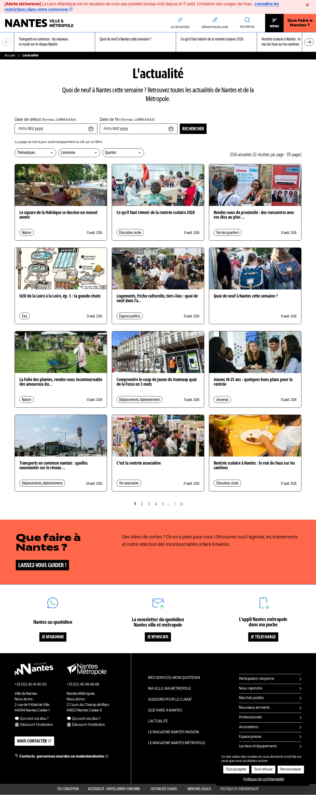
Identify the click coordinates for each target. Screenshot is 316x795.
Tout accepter (236, 769)
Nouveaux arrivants (254, 708)
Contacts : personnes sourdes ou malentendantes (61, 756)
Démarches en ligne (214, 27)
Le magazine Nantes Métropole (176, 743)
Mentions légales (199, 789)
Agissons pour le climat (170, 700)
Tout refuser (263, 769)
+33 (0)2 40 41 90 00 (31, 684)
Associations (248, 727)
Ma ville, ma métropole (169, 689)
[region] (158, 42)
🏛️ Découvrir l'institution (34, 725)
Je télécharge (263, 637)
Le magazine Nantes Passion (173, 732)
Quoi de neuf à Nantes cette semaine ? (246, 296)
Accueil (10, 55)
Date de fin (127, 120)
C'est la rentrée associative (139, 463)
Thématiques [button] (26, 153)
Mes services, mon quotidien (174, 678)
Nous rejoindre (250, 688)
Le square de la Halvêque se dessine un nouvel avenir (58, 215)
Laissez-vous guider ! (42, 565)
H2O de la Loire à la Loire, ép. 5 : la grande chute (59, 296)
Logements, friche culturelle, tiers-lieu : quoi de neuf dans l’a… (157, 298)
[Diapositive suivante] (309, 42)
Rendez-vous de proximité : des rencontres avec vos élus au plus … (254, 215)
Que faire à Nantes (165, 710)
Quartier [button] (110, 153)
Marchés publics (251, 698)
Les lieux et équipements (258, 746)
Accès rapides (180, 27)
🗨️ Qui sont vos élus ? (32, 719)
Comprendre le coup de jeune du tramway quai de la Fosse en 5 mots (157, 382)
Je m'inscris (157, 637)
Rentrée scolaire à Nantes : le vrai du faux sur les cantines (254, 465)
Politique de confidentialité (239, 789)
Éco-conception (68, 789)
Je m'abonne (53, 637)
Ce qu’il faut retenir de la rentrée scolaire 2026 (156, 213)
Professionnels (250, 717)
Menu (274, 26)
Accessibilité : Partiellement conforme (114, 789)
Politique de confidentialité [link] (263, 779)
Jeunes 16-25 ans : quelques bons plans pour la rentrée (253, 382)
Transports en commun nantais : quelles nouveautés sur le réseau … (53, 465)
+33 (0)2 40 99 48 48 (83, 684)
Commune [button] (68, 153)
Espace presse (250, 737)
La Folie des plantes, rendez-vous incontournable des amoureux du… (60, 382)
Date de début (45, 120)
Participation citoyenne (256, 679)
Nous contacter (32, 741)
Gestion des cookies (164, 789)
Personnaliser (290, 769)
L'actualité (158, 721)
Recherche (247, 27)
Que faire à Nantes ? (300, 23)
